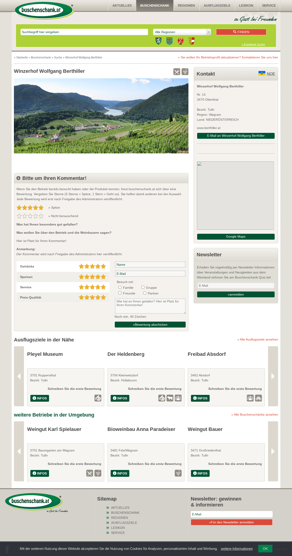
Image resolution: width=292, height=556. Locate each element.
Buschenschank (154, 5)
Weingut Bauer (205, 429)
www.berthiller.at (208, 128)
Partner (153, 293)
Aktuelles (122, 5)
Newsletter (209, 254)
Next (273, 376)
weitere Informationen (237, 549)
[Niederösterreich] (169, 41)
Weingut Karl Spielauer (54, 429)
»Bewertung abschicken (150, 324)
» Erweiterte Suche (253, 44)
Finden (243, 32)
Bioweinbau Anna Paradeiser (141, 429)
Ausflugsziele (217, 5)
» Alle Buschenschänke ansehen (254, 414)
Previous (19, 376)
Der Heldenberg (125, 354)
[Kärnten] (192, 41)
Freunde (129, 293)
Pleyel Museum (45, 354)
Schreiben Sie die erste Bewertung (74, 389)
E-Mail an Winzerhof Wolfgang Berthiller (236, 135)
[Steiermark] (158, 41)
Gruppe (151, 287)
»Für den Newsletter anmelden (231, 522)
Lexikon (246, 5)
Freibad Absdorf (207, 354)
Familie (128, 287)
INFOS (42, 398)
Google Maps (235, 236)
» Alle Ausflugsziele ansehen (257, 339)
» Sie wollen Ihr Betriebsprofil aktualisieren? (228, 57)
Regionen (186, 5)
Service (269, 5)
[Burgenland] (180, 41)
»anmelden (236, 294)
